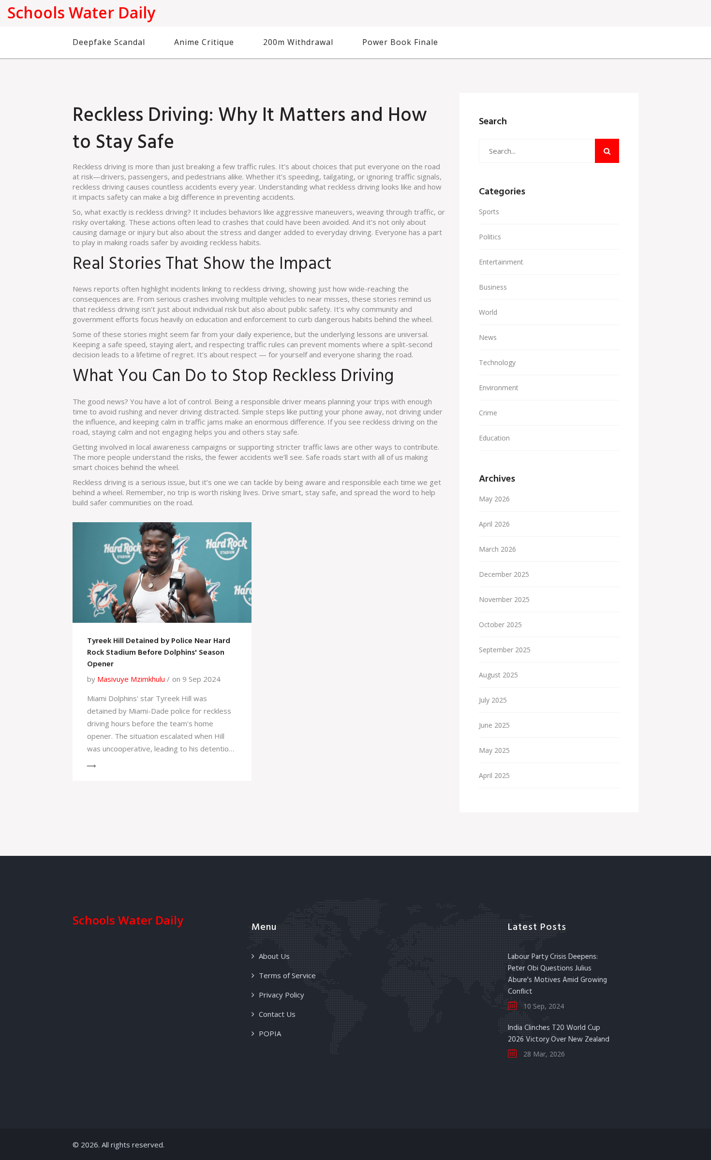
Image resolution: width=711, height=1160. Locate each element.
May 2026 (494, 498)
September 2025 (505, 649)
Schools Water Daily (81, 12)
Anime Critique (204, 42)
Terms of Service (287, 975)
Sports (489, 211)
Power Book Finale (400, 42)
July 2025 (493, 700)
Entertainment (501, 261)
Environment (498, 387)
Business (493, 287)
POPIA (270, 1033)
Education (494, 437)
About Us (274, 956)
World (488, 312)
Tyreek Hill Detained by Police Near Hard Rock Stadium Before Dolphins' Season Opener (158, 652)
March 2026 (497, 549)
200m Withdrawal (298, 42)
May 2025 (494, 750)
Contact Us (277, 1014)
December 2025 (504, 574)
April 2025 (494, 775)
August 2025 (498, 674)
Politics (490, 236)
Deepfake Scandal (109, 42)
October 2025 (500, 624)
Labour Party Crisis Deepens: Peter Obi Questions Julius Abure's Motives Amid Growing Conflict (557, 974)
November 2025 (504, 599)
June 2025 (494, 725)
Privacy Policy (281, 994)
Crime (488, 412)
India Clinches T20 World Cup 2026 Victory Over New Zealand (558, 1033)
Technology (497, 362)
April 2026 (494, 524)
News (488, 337)
